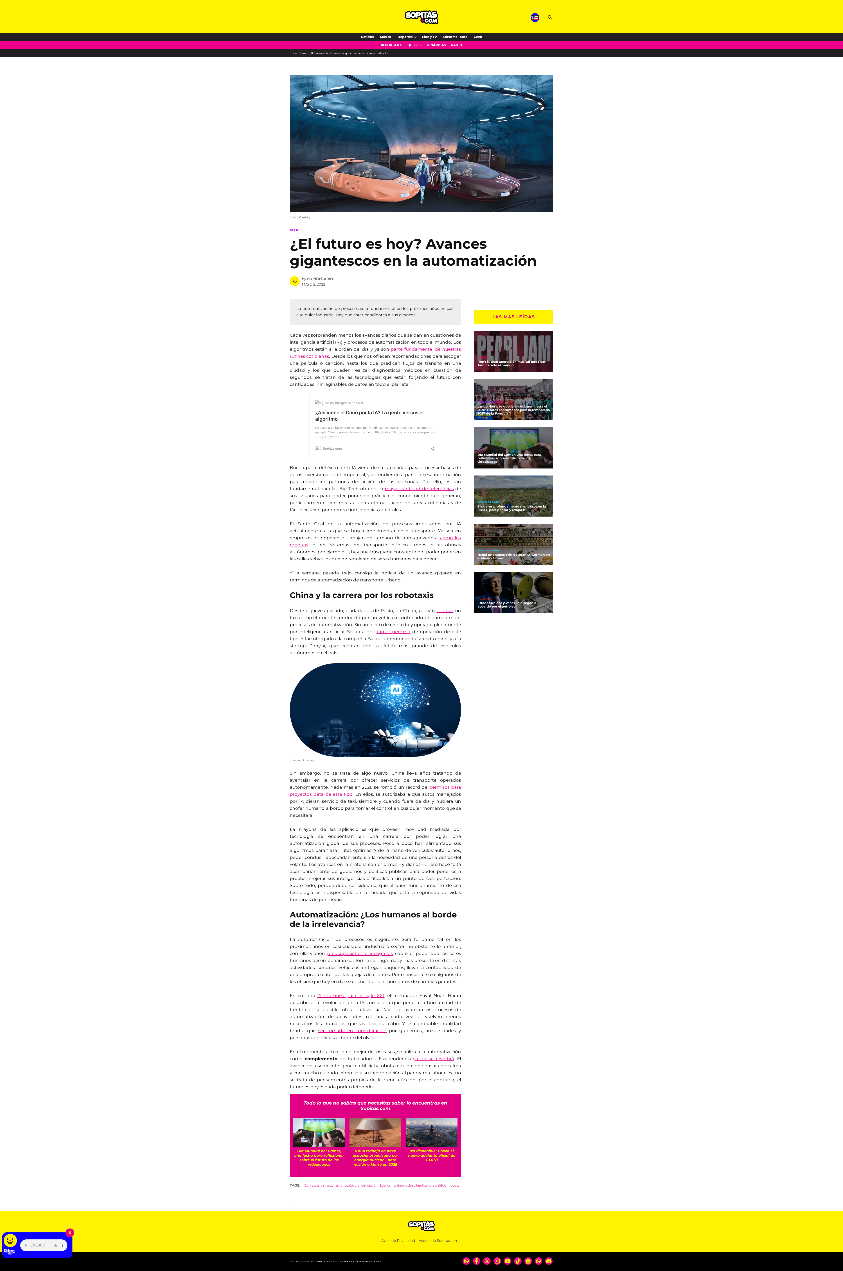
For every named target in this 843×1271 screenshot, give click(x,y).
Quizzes (414, 45)
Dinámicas (436, 45)
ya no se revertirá (433, 1058)
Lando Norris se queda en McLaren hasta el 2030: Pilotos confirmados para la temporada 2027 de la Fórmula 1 (513, 409)
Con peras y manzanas (321, 1185)
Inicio (293, 53)
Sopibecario (320, 279)
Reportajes (391, 45)
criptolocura (350, 1185)
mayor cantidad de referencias (419, 488)
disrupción (369, 1185)
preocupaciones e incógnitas (360, 953)
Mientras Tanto (455, 37)
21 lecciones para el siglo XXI (350, 995)
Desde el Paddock (490, 402)
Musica (385, 37)
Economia (387, 1185)
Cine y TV (429, 37)
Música (482, 357)
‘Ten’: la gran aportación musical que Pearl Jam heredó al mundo (511, 363)
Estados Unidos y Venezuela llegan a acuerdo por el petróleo (506, 604)
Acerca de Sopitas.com (438, 1241)
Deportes (405, 37)
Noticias (367, 37)
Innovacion (405, 1185)
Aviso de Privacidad (398, 1241)
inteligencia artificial (431, 1185)
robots (454, 1185)
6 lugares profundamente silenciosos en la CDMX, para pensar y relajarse (511, 508)
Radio (456, 45)
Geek (478, 37)
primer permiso (392, 631)
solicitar (444, 610)
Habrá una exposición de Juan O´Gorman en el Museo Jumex (513, 556)
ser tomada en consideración (352, 1030)
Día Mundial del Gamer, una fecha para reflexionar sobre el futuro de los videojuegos (509, 458)
